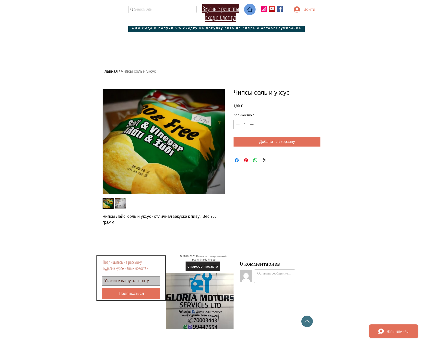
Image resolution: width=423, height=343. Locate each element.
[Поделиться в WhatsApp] (255, 160)
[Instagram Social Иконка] (264, 9)
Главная (110, 71)
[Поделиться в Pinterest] (246, 160)
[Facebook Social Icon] (280, 9)
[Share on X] (265, 160)
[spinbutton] (244, 124)
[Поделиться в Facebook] (237, 160)
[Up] (307, 321)
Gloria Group (207, 260)
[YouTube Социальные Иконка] (272, 9)
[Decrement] (237, 124)
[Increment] (252, 124)
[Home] (250, 9)
